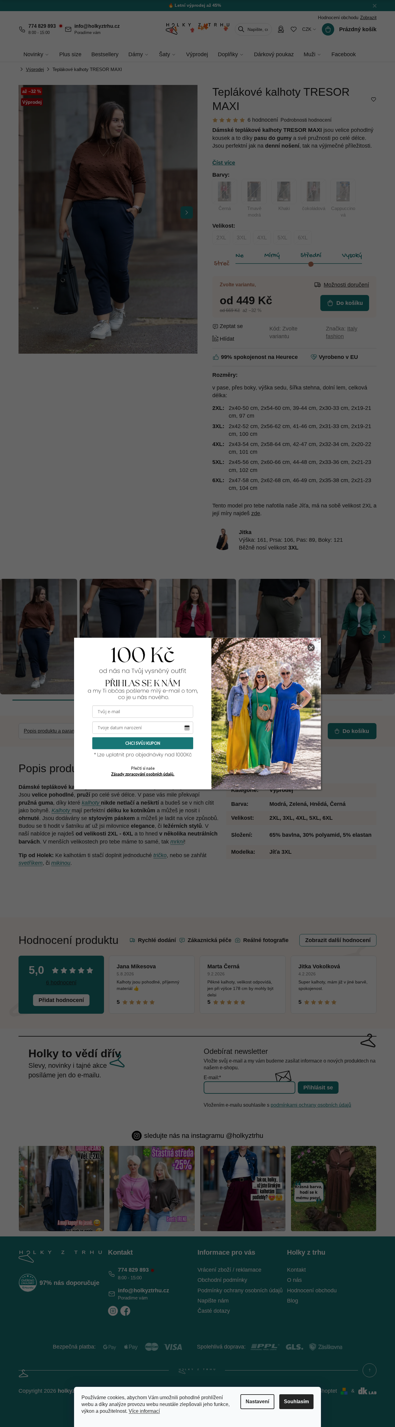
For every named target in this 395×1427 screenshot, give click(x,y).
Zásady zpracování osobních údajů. (142, 773)
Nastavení (257, 1401)
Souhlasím (296, 1401)
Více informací (144, 1411)
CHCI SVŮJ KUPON (142, 743)
